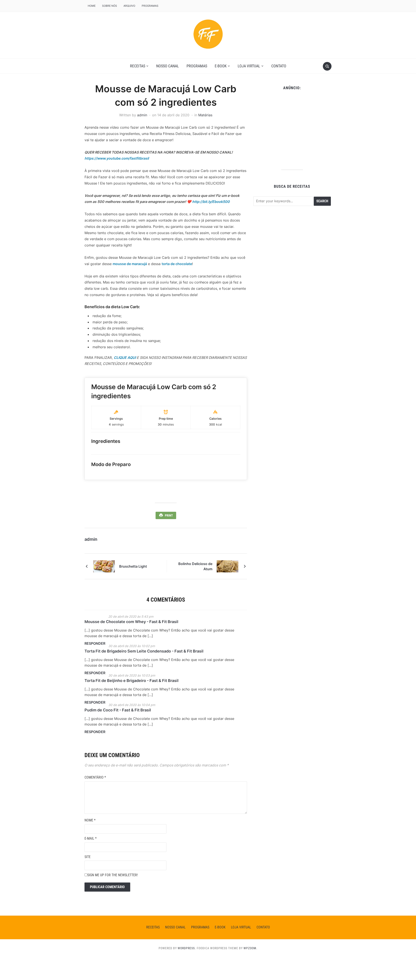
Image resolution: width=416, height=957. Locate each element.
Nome (90, 820)
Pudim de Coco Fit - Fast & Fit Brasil (117, 710)
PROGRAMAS (150, 5)
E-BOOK (221, 66)
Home (92, 5)
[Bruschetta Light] (104, 566)
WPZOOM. (250, 948)
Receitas (137, 66)
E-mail (90, 838)
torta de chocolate (177, 264)
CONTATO (278, 66)
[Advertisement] (292, 128)
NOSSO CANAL (167, 66)
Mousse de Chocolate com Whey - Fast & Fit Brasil (131, 621)
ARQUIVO (129, 5)
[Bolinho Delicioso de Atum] (227, 566)
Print (169, 515)
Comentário (95, 777)
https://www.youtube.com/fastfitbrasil (116, 158)
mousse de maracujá (130, 264)
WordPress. (187, 948)
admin (142, 115)
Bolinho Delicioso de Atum (195, 566)
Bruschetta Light (133, 566)
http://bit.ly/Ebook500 (211, 201)
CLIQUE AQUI (125, 357)
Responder (94, 643)
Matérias (205, 115)
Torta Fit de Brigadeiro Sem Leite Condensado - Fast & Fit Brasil (143, 651)
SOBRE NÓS (109, 5)
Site (87, 857)
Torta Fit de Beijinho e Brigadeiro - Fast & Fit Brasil (131, 680)
